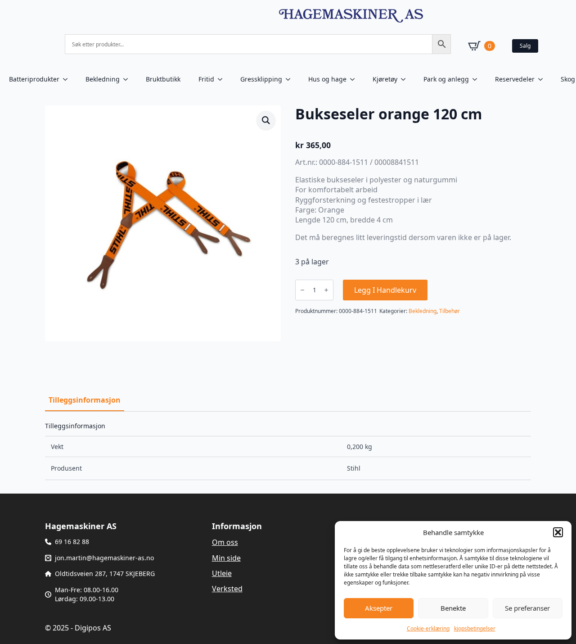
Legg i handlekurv (385, 290)
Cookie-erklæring (428, 628)
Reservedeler (515, 79)
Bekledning (103, 79)
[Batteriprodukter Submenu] (67, 79)
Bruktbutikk (163, 79)
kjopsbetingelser (474, 628)
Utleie (222, 573)
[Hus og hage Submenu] (355, 79)
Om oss (225, 542)
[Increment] (326, 290)
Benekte (453, 607)
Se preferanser (527, 607)
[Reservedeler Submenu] (543, 79)
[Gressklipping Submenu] (290, 79)
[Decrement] (302, 290)
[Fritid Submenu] (222, 79)
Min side (226, 558)
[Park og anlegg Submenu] (477, 79)
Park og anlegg (446, 79)
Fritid (206, 79)
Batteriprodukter (34, 79)
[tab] (84, 400)
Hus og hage (327, 79)
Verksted (227, 589)
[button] (558, 532)
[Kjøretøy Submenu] (405, 79)
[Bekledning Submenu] (128, 79)
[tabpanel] (288, 451)
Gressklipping (261, 79)
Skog (568, 79)
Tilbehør (449, 311)
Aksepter (378, 607)
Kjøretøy (385, 79)
